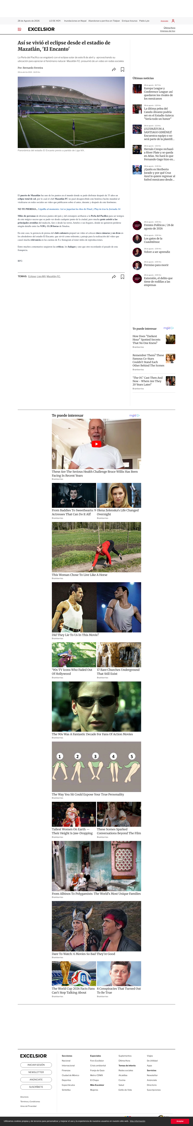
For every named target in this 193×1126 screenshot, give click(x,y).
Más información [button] (137, 1121)
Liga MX (41, 276)
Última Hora (169, 28)
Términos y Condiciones (30, 1101)
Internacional (68, 1065)
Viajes (150, 1056)
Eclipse (32, 276)
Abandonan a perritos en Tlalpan (104, 21)
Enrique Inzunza (129, 21)
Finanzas (66, 1070)
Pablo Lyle (144, 21)
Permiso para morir (156, 265)
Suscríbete (36, 1087)
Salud (121, 1085)
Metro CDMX (96, 1075)
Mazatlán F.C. (54, 276)
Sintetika (66, 1090)
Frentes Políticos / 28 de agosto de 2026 (159, 227)
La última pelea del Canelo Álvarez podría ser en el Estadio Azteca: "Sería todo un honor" (159, 114)
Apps (149, 1065)
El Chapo (94, 1080)
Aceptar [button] (180, 1121)
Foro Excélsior (97, 1060)
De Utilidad (152, 1060)
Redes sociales (126, 1070)
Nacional (66, 1060)
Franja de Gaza (97, 1070)
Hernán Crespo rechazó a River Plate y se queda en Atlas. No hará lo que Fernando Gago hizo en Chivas (158, 154)
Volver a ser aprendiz (157, 252)
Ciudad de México (70, 1075)
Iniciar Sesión (36, 1065)
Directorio (24, 1097)
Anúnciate (164, 21)
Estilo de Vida (125, 1090)
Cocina (122, 1080)
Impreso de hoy (167, 31)
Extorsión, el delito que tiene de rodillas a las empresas (158, 282)
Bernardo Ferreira (33, 67)
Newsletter (36, 1072)
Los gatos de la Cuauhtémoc (153, 240)
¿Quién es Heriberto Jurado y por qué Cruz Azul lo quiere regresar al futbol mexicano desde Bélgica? (159, 174)
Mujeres (94, 1090)
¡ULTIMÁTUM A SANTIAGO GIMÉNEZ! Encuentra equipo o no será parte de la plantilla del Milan (159, 134)
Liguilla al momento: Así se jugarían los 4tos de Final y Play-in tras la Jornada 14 (79, 209)
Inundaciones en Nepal (75, 21)
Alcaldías (123, 1075)
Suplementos (125, 1056)
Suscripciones (154, 1090)
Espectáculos (68, 1085)
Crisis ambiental (98, 1065)
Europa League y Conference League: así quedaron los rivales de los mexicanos (158, 93)
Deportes (66, 1080)
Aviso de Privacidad (28, 1106)
